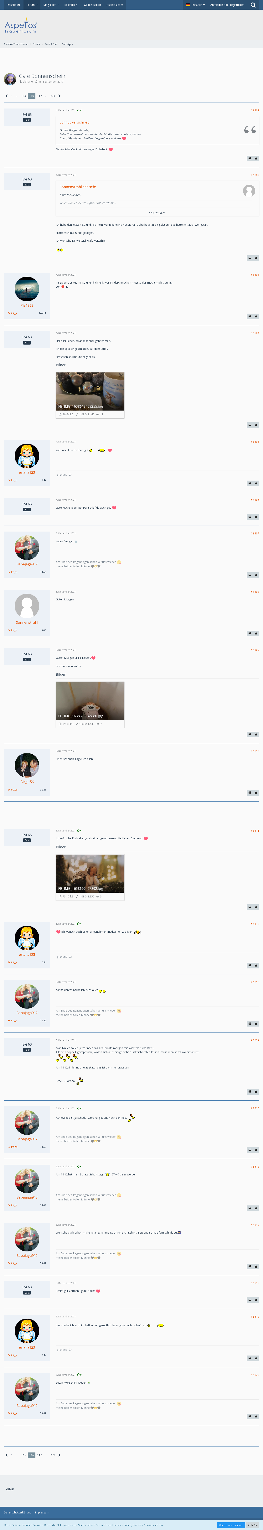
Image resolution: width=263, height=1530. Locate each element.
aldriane (28, 81)
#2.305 (255, 441)
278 (52, 96)
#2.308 (255, 591)
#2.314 (255, 1040)
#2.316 (255, 1166)
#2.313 (255, 982)
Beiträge (12, 313)
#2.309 (255, 650)
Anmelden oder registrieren (227, 5)
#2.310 (255, 751)
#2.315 (255, 1108)
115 (23, 96)
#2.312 (255, 924)
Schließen (252, 1525)
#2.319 (255, 1316)
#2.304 (255, 333)
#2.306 (255, 500)
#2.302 (255, 175)
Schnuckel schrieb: (75, 122)
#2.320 (255, 1375)
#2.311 (255, 830)
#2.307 (255, 533)
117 (39, 96)
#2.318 (255, 1283)
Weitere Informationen (231, 1525)
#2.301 (255, 110)
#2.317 (255, 1225)
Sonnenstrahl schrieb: (78, 186)
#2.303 (255, 274)
